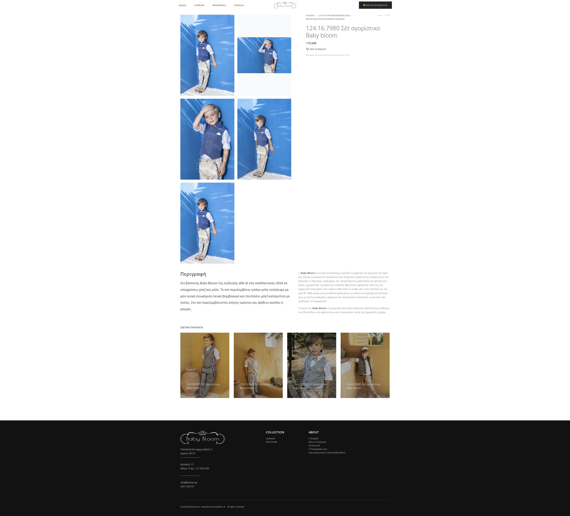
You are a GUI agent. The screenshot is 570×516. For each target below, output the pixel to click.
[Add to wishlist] (187, 379)
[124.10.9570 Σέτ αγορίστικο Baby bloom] (258, 365)
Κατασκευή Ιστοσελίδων (212, 506)
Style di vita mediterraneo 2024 (334, 15)
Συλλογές (310, 15)
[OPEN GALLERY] (207, 55)
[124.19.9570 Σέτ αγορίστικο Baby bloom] (204, 365)
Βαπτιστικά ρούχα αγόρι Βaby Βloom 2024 (325, 19)
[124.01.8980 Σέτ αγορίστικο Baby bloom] (365, 365)
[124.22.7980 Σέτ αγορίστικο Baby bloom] (311, 365)
